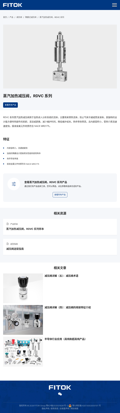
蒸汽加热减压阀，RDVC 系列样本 (25, 228)
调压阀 (19, 17)
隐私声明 (45, 408)
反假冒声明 (64, 408)
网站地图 (74, 408)
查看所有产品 (10, 105)
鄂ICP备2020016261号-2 (57, 405)
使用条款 (54, 408)
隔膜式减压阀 (30, 17)
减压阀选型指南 (15, 248)
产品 (11, 17)
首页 (5, 17)
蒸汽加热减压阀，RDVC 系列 (52, 17)
